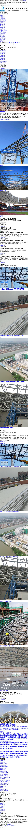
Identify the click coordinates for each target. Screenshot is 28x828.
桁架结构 (2, 23)
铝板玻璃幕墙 (3, 30)
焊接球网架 (3, 21)
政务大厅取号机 (4, 789)
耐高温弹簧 (3, 768)
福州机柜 (2, 760)
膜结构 (24, 0)
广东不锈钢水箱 (4, 781)
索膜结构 (2, 27)
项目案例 (2, 36)
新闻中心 (2, 33)
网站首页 (2, 15)
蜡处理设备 (3, 778)
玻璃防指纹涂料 (4, 790)
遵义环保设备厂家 (4, 783)
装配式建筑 (3, 32)
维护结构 (2, 29)
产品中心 (2, 18)
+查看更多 (2, 68)
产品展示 (2, 806)
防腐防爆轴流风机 (4, 772)
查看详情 (2, 119)
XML (1, 812)
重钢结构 (2, 26)
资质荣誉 (2, 39)
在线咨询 (2, 226)
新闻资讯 (2, 807)
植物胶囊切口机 (4, 784)
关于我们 (2, 17)
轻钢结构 (2, 24)
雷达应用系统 (3, 771)
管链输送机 (3, 765)
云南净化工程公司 (4, 774)
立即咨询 (7, 119)
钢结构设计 (3, 38)
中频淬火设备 (3, 763)
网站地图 (2, 810)
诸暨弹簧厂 (3, 769)
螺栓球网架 (3, 20)
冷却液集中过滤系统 (5, 780)
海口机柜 (2, 762)
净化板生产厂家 (4, 775)
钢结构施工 (3, 111)
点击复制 (16, 816)
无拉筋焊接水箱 (4, 766)
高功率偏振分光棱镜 (5, 777)
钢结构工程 (13, 42)
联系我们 (2, 41)
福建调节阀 (3, 786)
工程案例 (2, 443)
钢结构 (18, 42)
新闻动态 (2, 35)
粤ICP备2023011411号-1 (11, 825)
